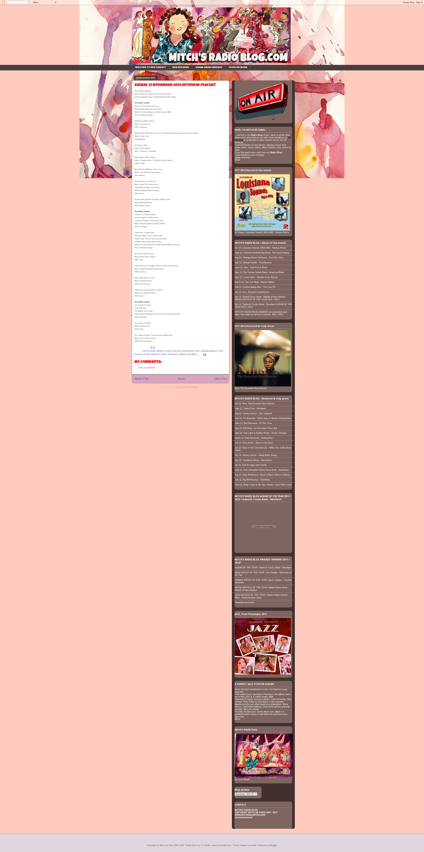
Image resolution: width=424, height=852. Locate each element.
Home (181, 378)
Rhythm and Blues (188, 354)
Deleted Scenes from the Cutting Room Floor (178, 351)
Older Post (220, 378)
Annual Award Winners (209, 67)
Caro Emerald (148, 351)
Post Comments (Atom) (187, 387)
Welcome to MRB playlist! (150, 67)
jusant (253, 845)
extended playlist (209, 351)
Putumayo (173, 354)
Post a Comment (147, 367)
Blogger (273, 845)
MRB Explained (180, 67)
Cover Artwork (238, 67)
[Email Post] (204, 354)
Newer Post (141, 378)
